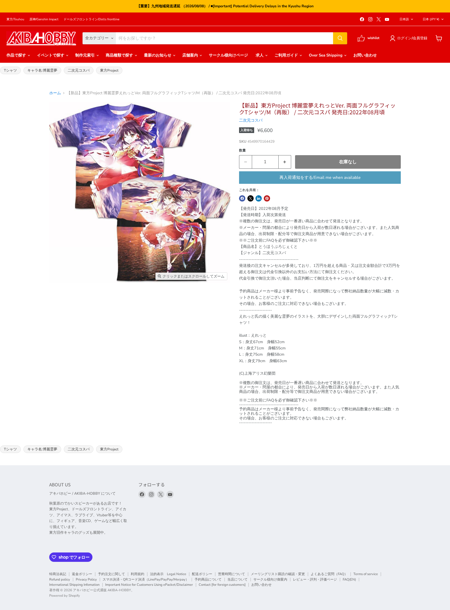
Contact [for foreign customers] (222, 584)
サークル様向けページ (228, 55)
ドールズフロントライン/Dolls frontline (91, 19)
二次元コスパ (79, 70)
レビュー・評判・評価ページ (315, 579)
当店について (237, 579)
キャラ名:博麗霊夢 (42, 70)
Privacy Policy (86, 579)
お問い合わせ (365, 55)
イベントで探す (51, 55)
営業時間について (231, 574)
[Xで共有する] (250, 198)
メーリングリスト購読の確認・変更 (278, 574)
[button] (409, 38)
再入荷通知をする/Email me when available (320, 177)
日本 (431, 19)
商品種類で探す (120, 55)
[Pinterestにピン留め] (267, 198)
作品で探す (17, 55)
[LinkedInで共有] (258, 198)
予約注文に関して (111, 574)
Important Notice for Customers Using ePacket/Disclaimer (149, 584)
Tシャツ (10, 70)
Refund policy (59, 579)
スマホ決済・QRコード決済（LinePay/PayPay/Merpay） (146, 579)
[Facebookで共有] (242, 198)
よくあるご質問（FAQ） (329, 574)
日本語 (404, 19)
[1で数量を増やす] (285, 161)
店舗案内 (190, 55)
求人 (260, 55)
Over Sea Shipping (326, 55)
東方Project (109, 70)
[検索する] (340, 38)
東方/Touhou (15, 19)
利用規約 (137, 574)
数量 (242, 151)
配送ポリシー (202, 574)
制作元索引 (85, 55)
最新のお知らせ (158, 55)
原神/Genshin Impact (43, 19)
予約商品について (208, 579)
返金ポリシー (82, 574)
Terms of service (365, 574)
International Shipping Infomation (74, 584)
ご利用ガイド (286, 55)
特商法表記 (57, 574)
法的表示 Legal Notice (168, 574)
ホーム (55, 93)
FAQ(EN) (349, 579)
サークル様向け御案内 (270, 579)
